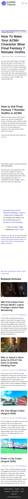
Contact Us (7, 491)
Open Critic (14, 494)
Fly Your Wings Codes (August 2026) (12, 412)
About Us (17, 489)
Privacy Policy (15, 491)
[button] (22, 3)
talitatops (18, 182)
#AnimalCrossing (9, 210)
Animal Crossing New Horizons (12, 30)
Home (3, 30)
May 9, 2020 (19, 229)
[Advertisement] (14, 17)
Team (22, 489)
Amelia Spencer (23, 314)
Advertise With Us (8, 489)
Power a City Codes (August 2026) (11, 460)
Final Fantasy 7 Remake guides (15, 241)
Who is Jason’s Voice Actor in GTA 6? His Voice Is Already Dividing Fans (12, 361)
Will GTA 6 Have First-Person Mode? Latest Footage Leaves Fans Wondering (12, 306)
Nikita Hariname (22, 56)
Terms (22, 491)
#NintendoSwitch (9, 213)
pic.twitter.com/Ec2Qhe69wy (13, 222)
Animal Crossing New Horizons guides (12, 239)
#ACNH (17, 210)
